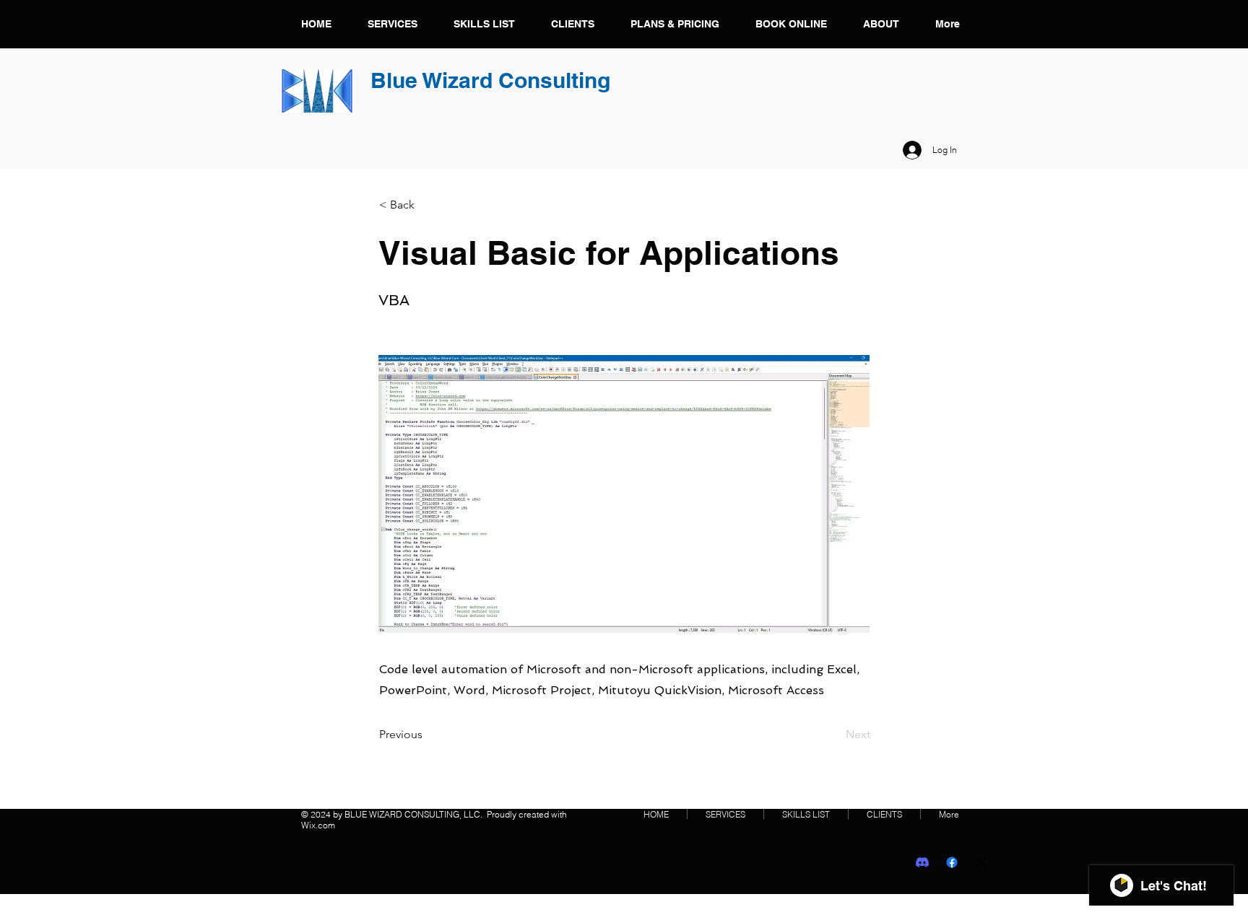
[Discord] (922, 862)
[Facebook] (952, 862)
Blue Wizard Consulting (490, 80)
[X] (981, 862)
